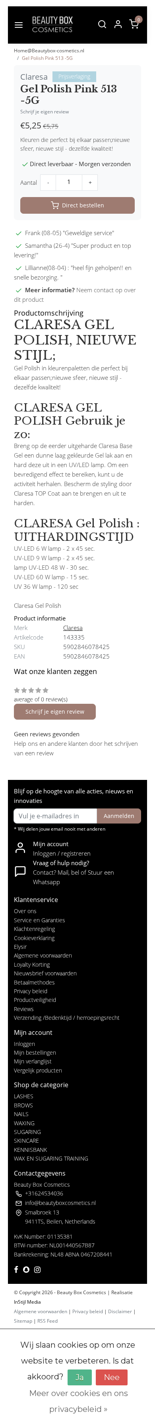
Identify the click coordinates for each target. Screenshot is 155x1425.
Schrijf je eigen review (44, 111)
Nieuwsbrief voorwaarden (45, 973)
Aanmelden (119, 816)
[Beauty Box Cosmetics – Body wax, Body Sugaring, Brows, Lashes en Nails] (52, 25)
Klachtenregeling (34, 929)
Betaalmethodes (34, 982)
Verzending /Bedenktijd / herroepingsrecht (67, 1017)
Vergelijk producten (38, 1070)
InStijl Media (27, 1302)
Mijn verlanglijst (33, 1061)
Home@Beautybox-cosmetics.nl (49, 50)
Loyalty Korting (32, 964)
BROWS (23, 1105)
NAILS (21, 1114)
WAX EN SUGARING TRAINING (51, 1158)
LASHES (23, 1096)
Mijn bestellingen (35, 1052)
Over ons (25, 911)
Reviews (24, 1009)
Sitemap (23, 1321)
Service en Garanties (39, 920)
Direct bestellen (83, 205)
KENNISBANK (30, 1149)
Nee (112, 1377)
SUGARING (27, 1132)
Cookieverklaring (34, 938)
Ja (80, 1377)
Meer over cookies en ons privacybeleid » (78, 1401)
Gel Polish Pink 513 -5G (47, 58)
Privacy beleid (30, 991)
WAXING (24, 1123)
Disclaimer (120, 1311)
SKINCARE (26, 1140)
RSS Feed (47, 1321)
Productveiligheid (35, 1000)
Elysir (20, 946)
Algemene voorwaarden (43, 955)
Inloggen (24, 1044)
